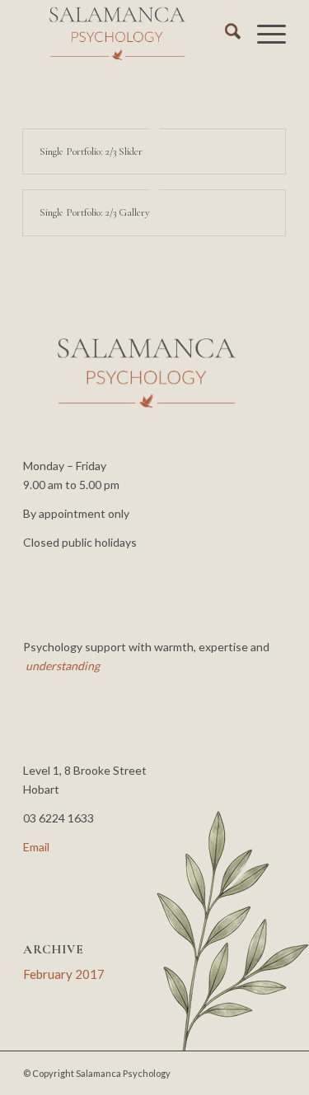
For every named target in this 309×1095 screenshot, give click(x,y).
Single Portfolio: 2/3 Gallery (95, 212)
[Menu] (263, 34)
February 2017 (64, 974)
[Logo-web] (128, 34)
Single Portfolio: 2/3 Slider (91, 151)
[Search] (224, 34)
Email (36, 847)
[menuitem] (224, 34)
